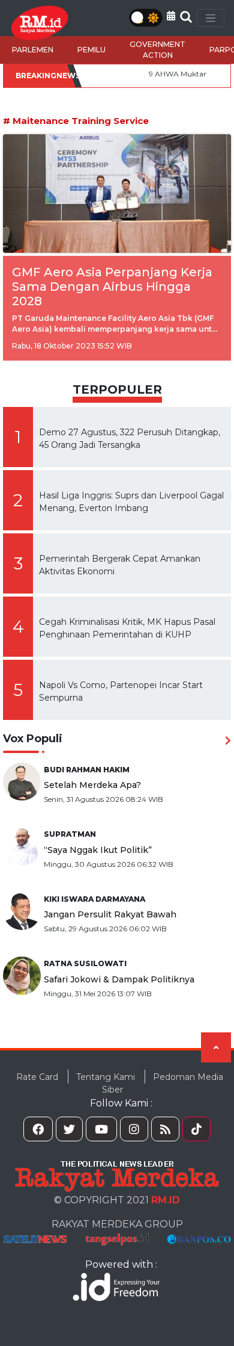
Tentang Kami (105, 1077)
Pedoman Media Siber (162, 1083)
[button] (171, 16)
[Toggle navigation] (210, 18)
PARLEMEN (32, 49)
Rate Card (37, 1077)
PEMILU (91, 49)
